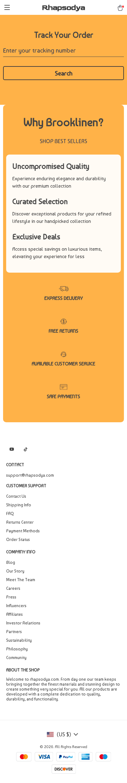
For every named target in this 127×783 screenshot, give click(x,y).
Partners (14, 631)
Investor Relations (23, 622)
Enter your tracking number (39, 50)
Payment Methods (23, 530)
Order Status (18, 539)
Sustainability (19, 640)
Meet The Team (20, 579)
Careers (13, 588)
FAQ (10, 513)
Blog (10, 562)
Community (16, 657)
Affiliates (14, 614)
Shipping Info (18, 504)
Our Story (15, 570)
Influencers (16, 605)
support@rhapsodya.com (30, 475)
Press (11, 596)
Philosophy (17, 648)
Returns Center (20, 522)
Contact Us (16, 496)
